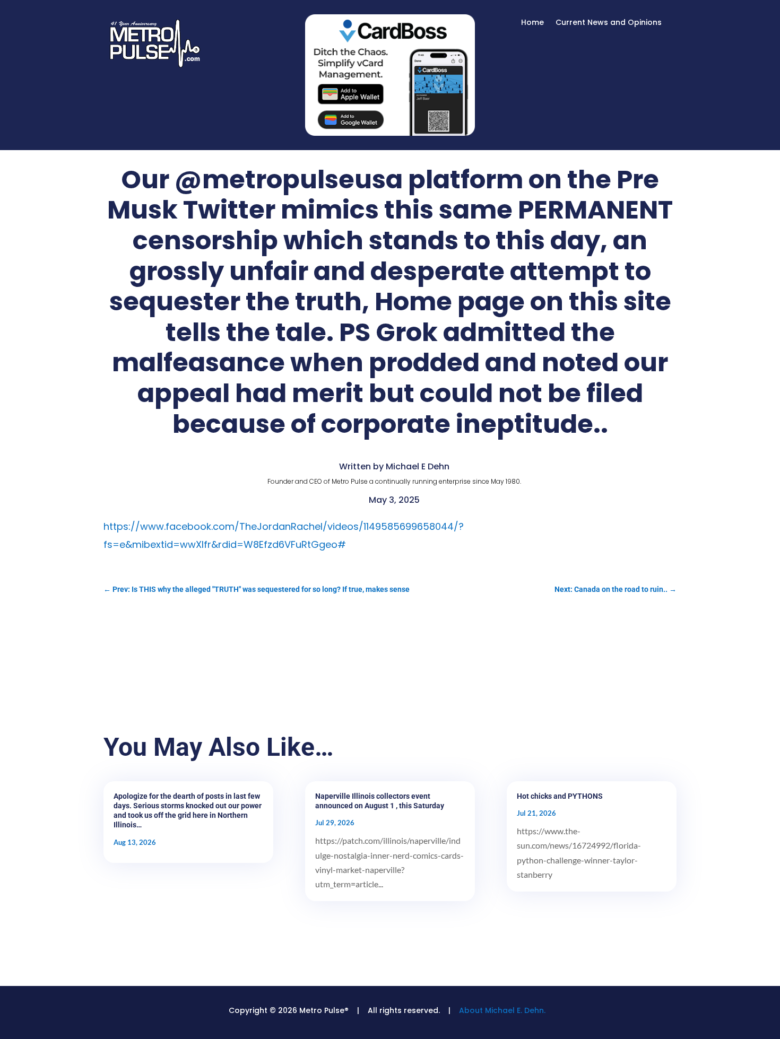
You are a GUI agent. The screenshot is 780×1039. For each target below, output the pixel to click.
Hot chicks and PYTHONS (560, 796)
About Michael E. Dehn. (502, 1010)
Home (532, 23)
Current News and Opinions (609, 23)
